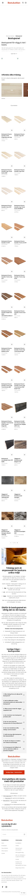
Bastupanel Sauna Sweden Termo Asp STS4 (19, 277)
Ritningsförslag (20, 852)
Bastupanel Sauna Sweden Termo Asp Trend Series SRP (6, 385)
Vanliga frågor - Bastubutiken (14, 772)
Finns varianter (17, 137)
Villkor (17, 845)
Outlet (3, 853)
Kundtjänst (18, 843)
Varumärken (4, 848)
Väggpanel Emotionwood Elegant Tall (18, 460)
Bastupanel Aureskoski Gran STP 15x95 (7, 460)
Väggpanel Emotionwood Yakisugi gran (5, 496)
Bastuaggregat (7, 796)
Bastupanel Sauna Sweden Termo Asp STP (6, 277)
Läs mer (13, 53)
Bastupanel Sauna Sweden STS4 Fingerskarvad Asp (6, 135)
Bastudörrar (6, 800)
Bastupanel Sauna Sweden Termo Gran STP (20, 312)
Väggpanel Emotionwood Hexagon (18, 496)
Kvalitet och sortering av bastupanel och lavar (21, 863)
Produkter (4, 845)
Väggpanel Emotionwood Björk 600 (19, 531)
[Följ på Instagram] (6, 887)
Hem (2, 843)
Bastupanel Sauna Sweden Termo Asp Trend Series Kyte (19, 350)
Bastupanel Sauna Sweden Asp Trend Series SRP (6, 171)
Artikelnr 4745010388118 (19, 534)
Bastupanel (19, 36)
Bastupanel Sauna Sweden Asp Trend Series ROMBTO (19, 207)
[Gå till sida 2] (17, 542)
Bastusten (8, 798)
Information (4, 850)
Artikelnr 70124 (4, 138)
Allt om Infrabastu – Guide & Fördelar (21, 855)
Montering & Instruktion (19, 849)
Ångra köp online (20, 867)
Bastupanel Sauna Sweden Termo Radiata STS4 (6, 350)
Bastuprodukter (10, 36)
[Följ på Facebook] (2, 887)
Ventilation (7, 804)
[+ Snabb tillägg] (11, 130)
